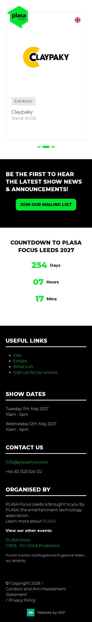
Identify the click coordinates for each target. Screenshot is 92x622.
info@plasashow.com (27, 462)
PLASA (49, 521)
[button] (82, 10)
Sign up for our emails (35, 372)
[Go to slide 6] (53, 147)
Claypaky (22, 112)
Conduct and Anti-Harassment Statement (36, 592)
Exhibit (20, 361)
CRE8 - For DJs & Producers (32, 545)
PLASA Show (18, 540)
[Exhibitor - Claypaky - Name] (46, 76)
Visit (17, 355)
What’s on (23, 366)
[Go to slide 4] (39, 147)
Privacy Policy (22, 600)
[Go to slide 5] (46, 147)
